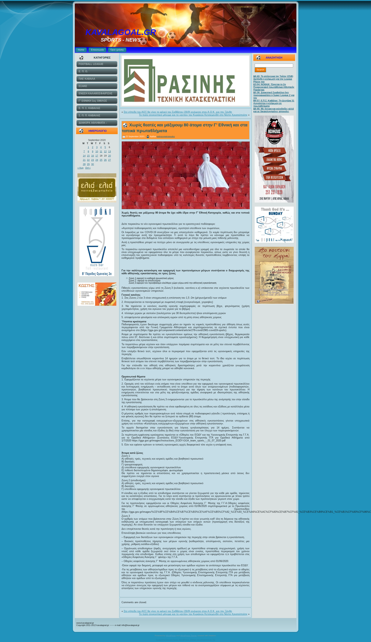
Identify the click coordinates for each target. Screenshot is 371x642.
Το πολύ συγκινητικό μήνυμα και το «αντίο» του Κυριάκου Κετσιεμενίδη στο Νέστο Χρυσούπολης (193, 114)
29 (88, 164)
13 (109, 151)
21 (84, 160)
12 (105, 151)
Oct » (88, 168)
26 (105, 160)
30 (92, 164)
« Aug (80, 168)
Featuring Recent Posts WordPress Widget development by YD (185, 640)
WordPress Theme (188, 635)
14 (84, 155)
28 (84, 164)
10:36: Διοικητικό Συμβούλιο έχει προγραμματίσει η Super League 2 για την (273, 95)
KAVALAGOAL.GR (120, 32)
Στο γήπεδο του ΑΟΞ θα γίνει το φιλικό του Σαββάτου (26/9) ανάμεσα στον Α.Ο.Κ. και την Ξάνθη (178, 112)
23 (92, 160)
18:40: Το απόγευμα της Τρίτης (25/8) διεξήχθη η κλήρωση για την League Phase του (273, 79)
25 (101, 160)
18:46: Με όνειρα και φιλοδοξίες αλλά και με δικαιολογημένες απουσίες (273, 110)
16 (92, 155)
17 (96, 155)
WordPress (171, 635)
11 (101, 151)
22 (88, 160)
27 (109, 160)
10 (96, 151)
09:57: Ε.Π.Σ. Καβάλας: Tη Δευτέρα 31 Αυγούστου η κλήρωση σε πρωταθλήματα (273, 103)
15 (88, 155)
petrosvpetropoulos (166, 136)
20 (109, 155)
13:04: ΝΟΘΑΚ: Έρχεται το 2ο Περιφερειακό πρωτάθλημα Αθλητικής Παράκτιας (273, 87)
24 (96, 160)
